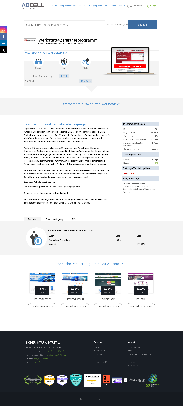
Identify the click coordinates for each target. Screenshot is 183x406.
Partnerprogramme (94, 5)
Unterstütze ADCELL (102, 362)
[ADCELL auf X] (3, 49)
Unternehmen (134, 347)
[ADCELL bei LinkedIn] (3, 43)
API (95, 358)
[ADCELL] (92, 380)
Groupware (127, 183)
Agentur (81, 5)
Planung (135, 183)
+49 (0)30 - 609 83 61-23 (55, 355)
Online (142, 183)
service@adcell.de (40, 362)
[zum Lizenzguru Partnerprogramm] (141, 283)
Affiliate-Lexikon (100, 351)
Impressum (133, 366)
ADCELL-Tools (110, 5)
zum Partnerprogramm (42, 306)
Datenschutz (133, 362)
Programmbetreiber (67, 5)
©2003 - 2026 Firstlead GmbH (91, 399)
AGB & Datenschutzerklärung (140, 354)
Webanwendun (148, 189)
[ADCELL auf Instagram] (3, 29)
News (96, 347)
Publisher (53, 5)
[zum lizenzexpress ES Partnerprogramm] (42, 283)
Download (98, 354)
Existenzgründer (146, 186)
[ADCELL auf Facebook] (3, 36)
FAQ (129, 358)
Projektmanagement (131, 186)
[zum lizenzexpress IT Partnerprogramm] (75, 283)
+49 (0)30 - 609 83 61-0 (54, 351)
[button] (142, 24)
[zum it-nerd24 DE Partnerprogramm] (108, 283)
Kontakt (122, 5)
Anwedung (127, 192)
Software (138, 189)
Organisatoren (128, 189)
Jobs (130, 351)
